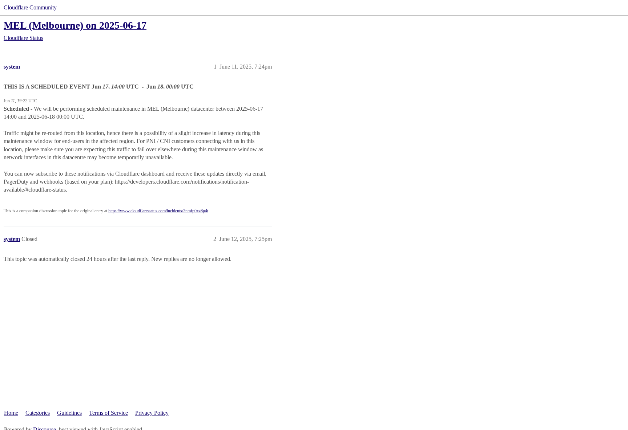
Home (11, 413)
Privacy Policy (152, 413)
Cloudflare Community (30, 7)
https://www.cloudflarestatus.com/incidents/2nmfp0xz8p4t (158, 210)
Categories (37, 413)
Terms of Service (108, 413)
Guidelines (69, 413)
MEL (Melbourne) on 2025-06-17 (75, 25)
